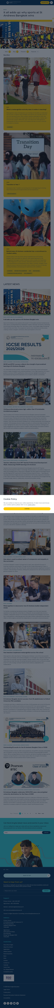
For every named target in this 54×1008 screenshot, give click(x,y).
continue (27, 508)
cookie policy (31, 505)
